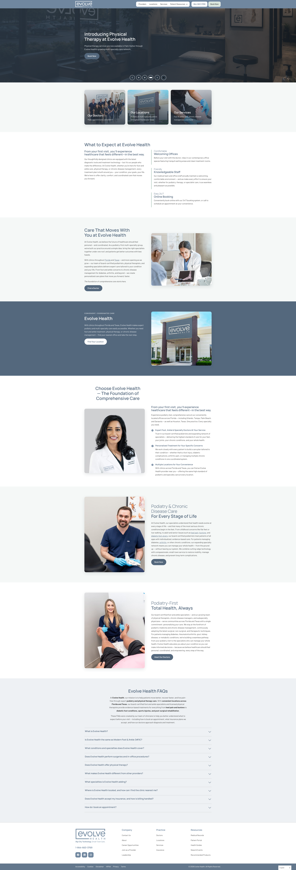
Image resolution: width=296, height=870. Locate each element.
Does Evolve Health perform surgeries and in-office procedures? (117, 756)
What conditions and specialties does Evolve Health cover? (114, 748)
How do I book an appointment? (100, 807)
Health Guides (196, 845)
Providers (142, 4)
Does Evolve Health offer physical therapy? (106, 764)
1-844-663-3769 (83, 848)
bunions (202, 533)
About (124, 840)
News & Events (197, 850)
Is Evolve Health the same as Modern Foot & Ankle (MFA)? (113, 739)
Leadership (126, 855)
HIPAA (108, 867)
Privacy (116, 867)
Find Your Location (96, 341)
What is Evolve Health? (96, 731)
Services (163, 4)
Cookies (90, 867)
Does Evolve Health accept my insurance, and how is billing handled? (119, 798)
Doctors (159, 835)
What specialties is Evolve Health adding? (106, 781)
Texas (116, 260)
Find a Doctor (93, 288)
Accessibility (80, 867)
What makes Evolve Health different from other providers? (114, 773)
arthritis (162, 542)
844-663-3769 (200, 4)
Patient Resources (177, 4)
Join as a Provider (129, 850)
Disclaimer (100, 867)
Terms (123, 867)
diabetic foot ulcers (159, 536)
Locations (153, 4)
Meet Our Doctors (162, 657)
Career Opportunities (130, 845)
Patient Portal (196, 840)
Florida (108, 260)
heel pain (194, 533)
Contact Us (126, 835)
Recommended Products (201, 855)
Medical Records (197, 835)
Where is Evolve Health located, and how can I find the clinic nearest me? (121, 790)
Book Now (214, 4)
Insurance (160, 850)
